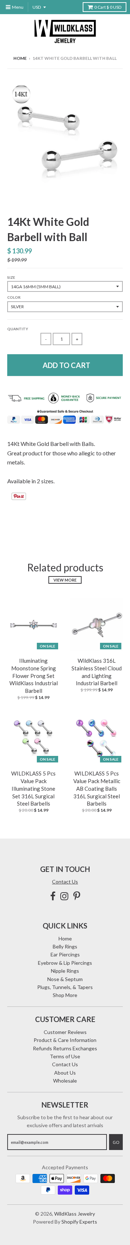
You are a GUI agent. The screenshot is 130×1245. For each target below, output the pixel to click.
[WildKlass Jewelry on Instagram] (64, 896)
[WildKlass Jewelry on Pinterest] (76, 896)
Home (20, 58)
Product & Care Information (65, 1040)
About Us (65, 1073)
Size (11, 277)
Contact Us (65, 881)
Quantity (17, 329)
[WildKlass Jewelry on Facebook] (53, 896)
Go (116, 1142)
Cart (107, 7)
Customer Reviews (65, 1032)
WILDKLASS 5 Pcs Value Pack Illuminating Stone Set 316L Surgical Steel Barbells (33, 788)
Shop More (65, 995)
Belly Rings (65, 946)
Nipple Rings (65, 971)
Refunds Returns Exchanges (65, 1048)
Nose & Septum (65, 979)
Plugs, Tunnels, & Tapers (65, 987)
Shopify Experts (79, 1222)
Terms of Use (65, 1056)
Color (14, 297)
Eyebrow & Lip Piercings (65, 963)
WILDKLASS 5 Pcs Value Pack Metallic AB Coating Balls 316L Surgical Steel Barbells (96, 788)
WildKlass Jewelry (74, 1214)
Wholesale (65, 1081)
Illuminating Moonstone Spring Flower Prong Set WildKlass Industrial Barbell (33, 675)
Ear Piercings (65, 954)
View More (65, 580)
